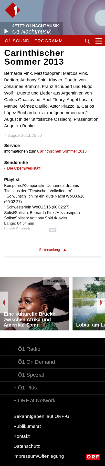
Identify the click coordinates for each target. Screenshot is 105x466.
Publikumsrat (27, 426)
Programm (48, 40)
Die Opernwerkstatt (23, 168)
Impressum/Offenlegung (38, 456)
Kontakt (21, 436)
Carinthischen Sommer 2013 (62, 151)
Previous (4, 302)
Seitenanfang (49, 250)
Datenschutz (26, 446)
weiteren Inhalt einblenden (52, 227)
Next (101, 302)
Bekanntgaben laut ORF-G (41, 416)
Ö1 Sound (17, 40)
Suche (87, 41)
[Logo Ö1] (12, 10)
